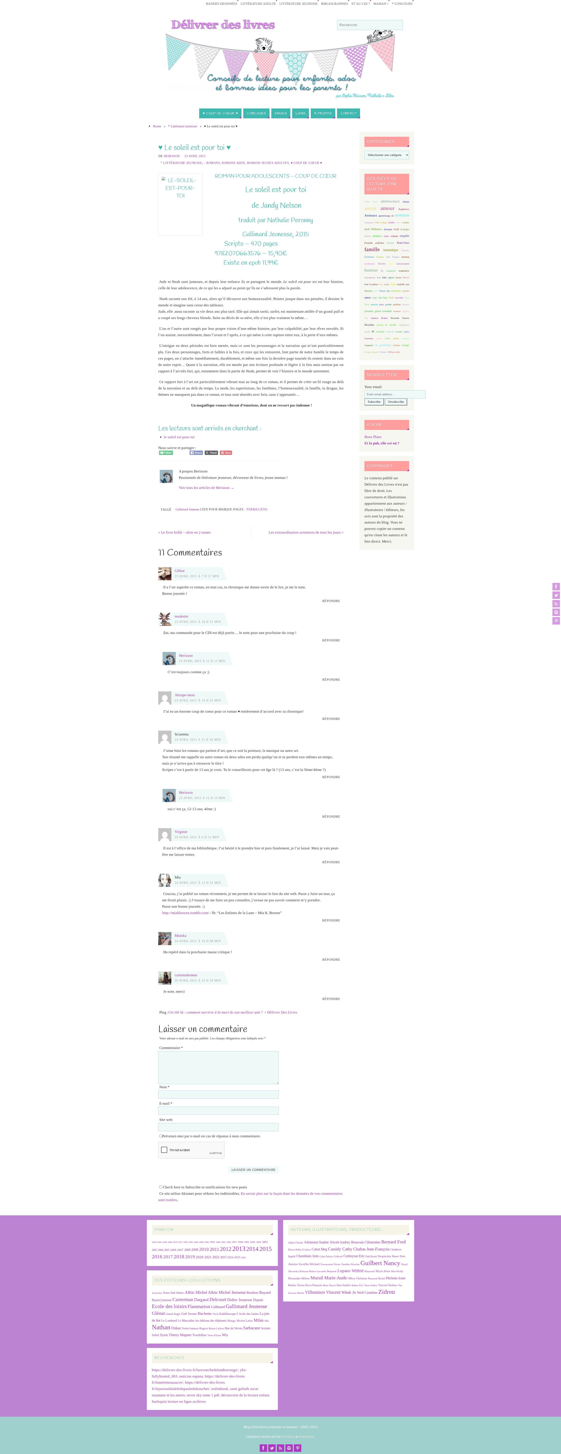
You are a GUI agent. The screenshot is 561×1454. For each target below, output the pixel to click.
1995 (223, 1242)
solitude (390, 331)
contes (398, 222)
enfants (394, 236)
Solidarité (380, 331)
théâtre (388, 338)
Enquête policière (374, 243)
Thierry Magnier (180, 1335)
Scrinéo (265, 1328)
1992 (206, 1242)
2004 (160, 1250)
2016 (157, 1256)
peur (381, 304)
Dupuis (258, 1300)
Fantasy (405, 250)
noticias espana (191, 1376)
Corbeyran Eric (354, 1256)
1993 (212, 1242)
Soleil (155, 1335)
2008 (187, 1250)
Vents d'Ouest (214, 1335)
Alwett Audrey (340, 1242)
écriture (367, 236)
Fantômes (369, 257)
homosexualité (402, 264)
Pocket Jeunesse (190, 1328)
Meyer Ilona (383, 1271)
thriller (396, 338)
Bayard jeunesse (162, 1300)
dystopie (388, 229)
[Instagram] (556, 612)
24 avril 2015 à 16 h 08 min (198, 941)
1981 (191, 1242)
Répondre (331, 601)
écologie (405, 229)
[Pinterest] (556, 621)
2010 (204, 1249)
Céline (180, 571)
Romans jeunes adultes (268, 163)
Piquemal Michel (376, 1278)
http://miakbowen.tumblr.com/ (185, 913)
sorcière (399, 331)
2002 (265, 1242)
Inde (379, 277)
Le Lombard (169, 1320)
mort (375, 290)
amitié (370, 208)
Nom (164, 1087)
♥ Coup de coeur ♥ (306, 163)
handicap (405, 257)
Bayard (265, 1292)
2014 (252, 1249)
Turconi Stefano (387, 1285)
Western (383, 352)
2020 (200, 1257)
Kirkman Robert (308, 1271)
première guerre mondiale (378, 311)
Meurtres (368, 291)
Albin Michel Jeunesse (227, 1292)
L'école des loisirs (248, 1314)
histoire (382, 263)
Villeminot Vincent (323, 1292)
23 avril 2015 (195, 156)
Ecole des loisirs (169, 1306)
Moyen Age (384, 291)
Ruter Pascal (329, 1285)
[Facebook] (556, 586)
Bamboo (252, 1292)
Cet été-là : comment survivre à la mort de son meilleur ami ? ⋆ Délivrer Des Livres (232, 1012)
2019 (190, 1256)
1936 (159, 1242)
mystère (405, 291)
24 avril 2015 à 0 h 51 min (197, 837)
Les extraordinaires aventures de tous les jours (306, 532)
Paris (366, 304)
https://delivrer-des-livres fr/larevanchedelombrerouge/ (195, 1370)
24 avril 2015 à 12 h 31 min (198, 882)
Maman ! (380, 3)
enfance (377, 236)
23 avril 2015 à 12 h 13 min (202, 661)
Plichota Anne (395, 1278)
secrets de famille (386, 324)
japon (391, 277)
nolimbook (219, 1389)
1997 (234, 1242)
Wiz (225, 1335)
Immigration (369, 277)
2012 (225, 1249)
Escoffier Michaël (309, 1264)
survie (379, 338)
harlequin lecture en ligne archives (179, 1401)
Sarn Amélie (343, 1285)
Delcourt (217, 1299)
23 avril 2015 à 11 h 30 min (198, 739)
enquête (404, 236)
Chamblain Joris (307, 1256)
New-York (382, 297)
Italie (384, 277)
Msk (267, 1320)
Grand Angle (173, 1314)
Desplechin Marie (388, 1256)
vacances (405, 338)
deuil (366, 229)
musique (396, 290)
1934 (154, 1242)
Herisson (172, 156)
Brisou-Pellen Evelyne (299, 1249)
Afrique (406, 202)
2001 (258, 1242)
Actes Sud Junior (173, 1292)
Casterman (182, 1299)
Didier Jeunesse (239, 1300)
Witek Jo (348, 1292)
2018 (179, 1256)
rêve (366, 318)
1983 (196, 1242)
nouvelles (399, 297)
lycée (386, 284)
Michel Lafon (245, 1320)
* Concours (402, 3)
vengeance (368, 345)
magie (393, 284)
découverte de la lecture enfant (245, 1395)
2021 (207, 1257)
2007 (180, 1250)
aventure (402, 215)
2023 (223, 1257)
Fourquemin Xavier (331, 1264)
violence (396, 345)
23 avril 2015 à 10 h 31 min (198, 621)
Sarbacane (251, 1328)
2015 (265, 1248)
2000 (252, 1242)
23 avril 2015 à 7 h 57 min (197, 576)
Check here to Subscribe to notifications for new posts (204, 1187)
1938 (164, 1242)
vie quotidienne (383, 345)
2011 (214, 1249)
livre (366, 284)
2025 (237, 1257)
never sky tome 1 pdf (203, 1395)
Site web (165, 1120)
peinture (374, 304)
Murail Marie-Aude (329, 1277)
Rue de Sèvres (233, 1328)
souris (406, 331)
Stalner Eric (357, 1285)
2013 (238, 1248)
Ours (407, 297)
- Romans (212, 163)
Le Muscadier (186, 1320)
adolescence (390, 201)
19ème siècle (371, 202)
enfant (386, 236)
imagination (404, 271)
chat (377, 222)
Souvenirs (368, 338)
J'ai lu (215, 1314)
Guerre (395, 257)
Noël (391, 297)
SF (373, 331)
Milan (259, 1320)
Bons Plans (373, 437)
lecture (398, 277)
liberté (406, 277)
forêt (388, 257)
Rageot (203, 1328)
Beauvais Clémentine (365, 1242)
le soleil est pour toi (179, 437)
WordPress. (306, 1436)
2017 (168, 1256)
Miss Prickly (397, 1271)
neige (374, 297)
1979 (185, 1242)
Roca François (313, 1285)
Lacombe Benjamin (327, 1271)
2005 (166, 1250)
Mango (231, 1320)
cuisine (405, 222)
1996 (228, 1242)
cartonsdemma (186, 975)
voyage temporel (371, 352)
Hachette (205, 1313)
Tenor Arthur (370, 1285)
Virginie (181, 832)
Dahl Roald (371, 1256)
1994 (218, 1242)
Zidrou (386, 1291)
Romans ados (233, 163)
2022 (215, 1257)
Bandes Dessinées (221, 3)
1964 (170, 1242)
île (382, 271)
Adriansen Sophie (316, 1242)
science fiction (379, 318)
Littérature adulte (258, 3)
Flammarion (199, 1306)
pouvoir (405, 304)
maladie (401, 284)
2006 (173, 1250)
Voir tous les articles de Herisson (206, 488)
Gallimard (218, 1307)
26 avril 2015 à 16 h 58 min (198, 980)
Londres (373, 284)
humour (371, 270)
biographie (369, 222)
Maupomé (369, 1271)
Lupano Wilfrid (350, 1270)
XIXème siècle (393, 352)
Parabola (288, 1436)
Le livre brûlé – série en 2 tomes (184, 532)
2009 (194, 1250)
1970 (175, 1242)
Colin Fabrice (326, 1256)
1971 (180, 1242)
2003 (154, 1250)
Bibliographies (334, 3)
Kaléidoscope (227, 1314)
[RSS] (556, 603)
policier (397, 304)
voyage (405, 345)
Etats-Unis (403, 242)
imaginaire (391, 271)
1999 (246, 1242)
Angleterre (403, 209)
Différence (376, 229)
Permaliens (257, 509)
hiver (391, 264)
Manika (180, 936)
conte (391, 222)
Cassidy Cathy (340, 1249)
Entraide (390, 243)
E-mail (165, 1103)
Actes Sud (157, 1293)
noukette (181, 616)
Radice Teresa (296, 1285)
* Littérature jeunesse (182, 126)
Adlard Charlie (295, 1242)
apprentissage (384, 216)
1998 (240, 1242)
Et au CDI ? (361, 3)
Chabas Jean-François (371, 1249)
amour (387, 208)
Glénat (158, 1313)
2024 (230, 1257)
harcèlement (369, 264)
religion (405, 311)
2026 (243, 1257)
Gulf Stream (189, 1314)
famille (372, 249)
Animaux (370, 215)
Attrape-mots (185, 695)
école (396, 229)
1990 (201, 1242)
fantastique (390, 250)
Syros (164, 1335)
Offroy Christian (357, 1278)
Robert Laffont (216, 1328)
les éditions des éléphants (210, 1320)
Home (157, 126)
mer (407, 284)
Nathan (161, 1327)
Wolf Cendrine (367, 1292)
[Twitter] (556, 595)
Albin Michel (196, 1292)
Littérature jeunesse (298, 3)
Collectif (338, 1256)
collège (383, 222)
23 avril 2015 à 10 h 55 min (198, 700)
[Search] (397, 25)
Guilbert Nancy (380, 1262)
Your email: (373, 387)
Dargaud (201, 1299)
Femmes (380, 257)
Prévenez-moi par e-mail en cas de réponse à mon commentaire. (211, 1136)
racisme (397, 311)
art (392, 216)
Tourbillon (199, 1335)
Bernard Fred (393, 1241)
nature (367, 297)
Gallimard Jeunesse (187, 509)
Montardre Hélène (299, 1278)
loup (381, 284)
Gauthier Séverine (350, 1264)
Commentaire (171, 1048)
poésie (388, 304)
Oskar (176, 1328)
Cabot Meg (319, 1249)
